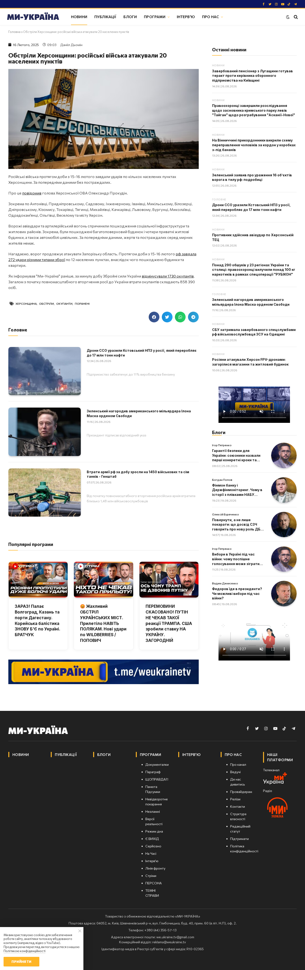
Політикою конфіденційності (25, 951)
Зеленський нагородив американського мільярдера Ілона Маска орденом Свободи (139, 413)
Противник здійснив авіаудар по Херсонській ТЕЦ (253, 237)
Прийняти (21, 962)
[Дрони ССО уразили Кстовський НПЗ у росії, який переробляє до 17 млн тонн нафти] (44, 371)
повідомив (31, 193)
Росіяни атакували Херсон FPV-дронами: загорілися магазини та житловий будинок (250, 361)
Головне (219, 199)
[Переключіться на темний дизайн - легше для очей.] (288, 17)
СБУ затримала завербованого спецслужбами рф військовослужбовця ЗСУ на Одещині (254, 332)
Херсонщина (26, 303)
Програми (154, 16)
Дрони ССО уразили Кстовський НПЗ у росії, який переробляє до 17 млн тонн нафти (142, 352)
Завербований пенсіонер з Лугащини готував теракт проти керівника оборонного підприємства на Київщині (252, 75)
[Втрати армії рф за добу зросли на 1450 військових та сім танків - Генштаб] (44, 492)
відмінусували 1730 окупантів (168, 276)
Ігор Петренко (222, 445)
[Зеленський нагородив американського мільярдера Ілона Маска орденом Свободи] (44, 432)
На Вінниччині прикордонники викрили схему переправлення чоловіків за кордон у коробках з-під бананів (254, 145)
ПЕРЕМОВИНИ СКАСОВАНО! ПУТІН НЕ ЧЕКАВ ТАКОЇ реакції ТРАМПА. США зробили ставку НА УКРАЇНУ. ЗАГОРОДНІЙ (169, 623)
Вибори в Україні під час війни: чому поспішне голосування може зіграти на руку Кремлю (235, 559)
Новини (79, 16)
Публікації (105, 16)
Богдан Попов (222, 479)
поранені (82, 303)
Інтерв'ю (186, 16)
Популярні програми (30, 544)
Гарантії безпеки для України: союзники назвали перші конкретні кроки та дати (236, 455)
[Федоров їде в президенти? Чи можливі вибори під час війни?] (284, 593)
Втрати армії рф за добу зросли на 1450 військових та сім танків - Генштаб (138, 474)
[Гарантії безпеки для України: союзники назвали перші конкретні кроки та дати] (284, 455)
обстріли (46, 303)
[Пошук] (295, 16)
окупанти (64, 303)
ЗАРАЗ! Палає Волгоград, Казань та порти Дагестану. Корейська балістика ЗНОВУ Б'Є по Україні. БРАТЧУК (37, 620)
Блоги (130, 16)
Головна (14, 32)
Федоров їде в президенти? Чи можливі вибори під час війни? (237, 593)
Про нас (210, 16)
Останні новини (229, 49)
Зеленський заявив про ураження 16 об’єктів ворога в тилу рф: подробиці (252, 177)
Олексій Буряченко (225, 514)
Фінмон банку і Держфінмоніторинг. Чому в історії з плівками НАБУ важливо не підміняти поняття (237, 490)
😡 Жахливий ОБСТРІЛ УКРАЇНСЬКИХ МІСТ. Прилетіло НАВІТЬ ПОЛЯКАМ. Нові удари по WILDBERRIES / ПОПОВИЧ (103, 623)
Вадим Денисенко (225, 583)
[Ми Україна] (33, 17)
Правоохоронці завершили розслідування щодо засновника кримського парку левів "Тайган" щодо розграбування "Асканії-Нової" (253, 110)
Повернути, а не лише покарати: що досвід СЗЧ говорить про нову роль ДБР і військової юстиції (237, 525)
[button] (154, 317)
